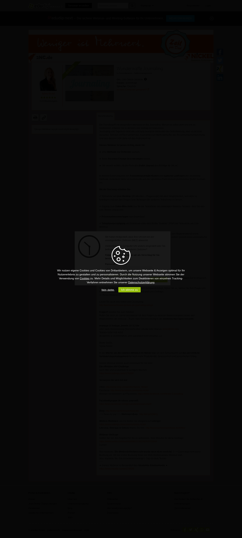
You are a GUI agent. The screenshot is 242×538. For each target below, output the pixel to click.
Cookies (84, 278)
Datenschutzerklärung (141, 282)
